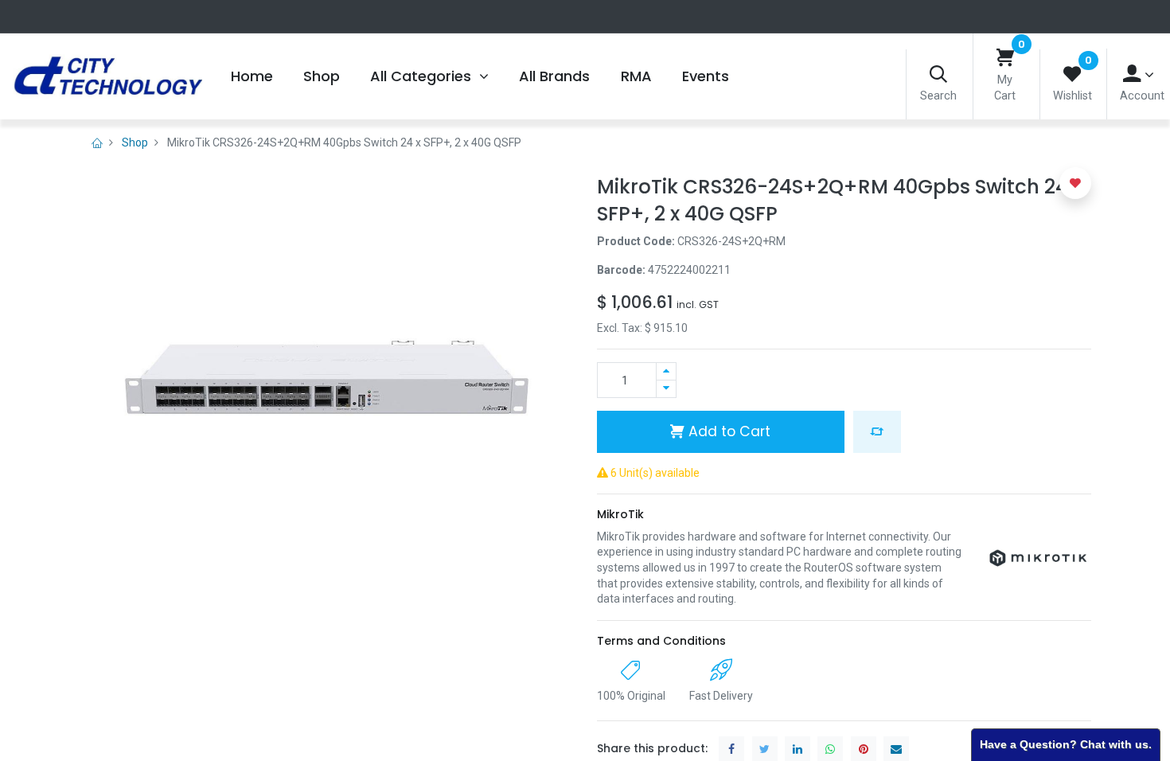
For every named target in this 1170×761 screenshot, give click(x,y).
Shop (135, 142)
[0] (1005, 58)
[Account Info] (1138, 74)
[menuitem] (251, 76)
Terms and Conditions (661, 641)
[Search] (938, 75)
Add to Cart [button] (727, 431)
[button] (877, 431)
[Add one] (666, 371)
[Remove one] (666, 388)
